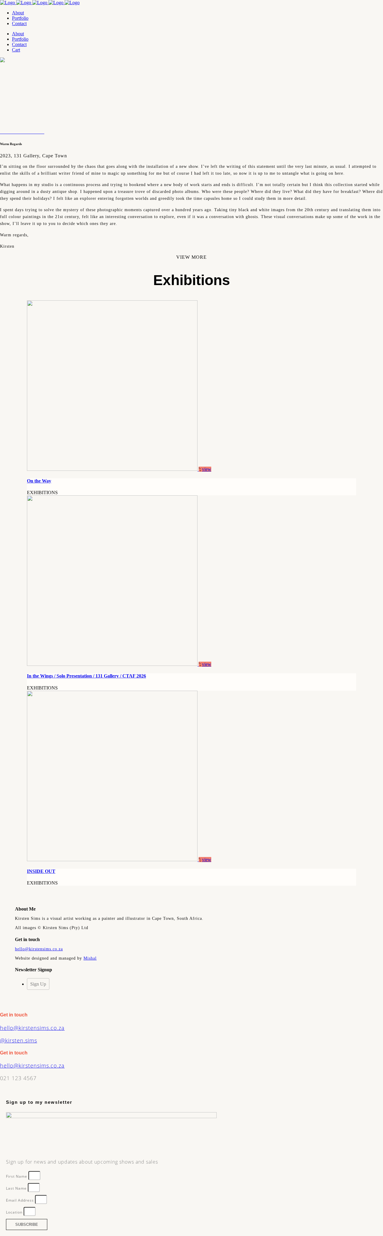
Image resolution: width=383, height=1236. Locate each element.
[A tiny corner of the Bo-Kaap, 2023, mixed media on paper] (11, 131)
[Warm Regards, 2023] (7, 131)
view (206, 469)
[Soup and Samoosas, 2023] (4, 131)
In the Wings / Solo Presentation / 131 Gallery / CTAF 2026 (86, 675)
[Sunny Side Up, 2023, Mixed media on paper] (0, 131)
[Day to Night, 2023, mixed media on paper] (15, 131)
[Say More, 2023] (3, 131)
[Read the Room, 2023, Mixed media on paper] (25, 131)
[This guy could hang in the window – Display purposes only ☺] (22, 131)
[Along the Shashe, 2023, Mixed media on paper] (27, 131)
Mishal (90, 958)
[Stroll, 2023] (6, 131)
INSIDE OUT (41, 871)
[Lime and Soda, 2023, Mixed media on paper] (18, 131)
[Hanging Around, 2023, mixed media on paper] (13, 131)
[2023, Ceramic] (31, 131)
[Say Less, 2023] (5, 131)
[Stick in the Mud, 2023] (1, 131)
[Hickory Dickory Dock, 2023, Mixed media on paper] (19, 131)
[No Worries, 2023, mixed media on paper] (9, 131)
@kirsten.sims (18, 1040)
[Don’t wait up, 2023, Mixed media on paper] (43, 131)
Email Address (20, 1200)
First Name (17, 1176)
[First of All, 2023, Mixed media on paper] (23, 131)
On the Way (39, 480)
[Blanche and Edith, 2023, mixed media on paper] (16, 131)
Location (15, 1212)
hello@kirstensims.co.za (39, 949)
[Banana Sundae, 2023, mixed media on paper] (12, 131)
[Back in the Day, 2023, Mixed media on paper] (29, 131)
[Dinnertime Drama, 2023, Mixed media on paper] (28, 131)
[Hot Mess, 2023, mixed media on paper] (17, 131)
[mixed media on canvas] (21, 131)
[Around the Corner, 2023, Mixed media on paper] (24, 131)
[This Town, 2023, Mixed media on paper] (30, 131)
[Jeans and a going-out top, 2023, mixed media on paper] (10, 131)
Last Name (17, 1188)
